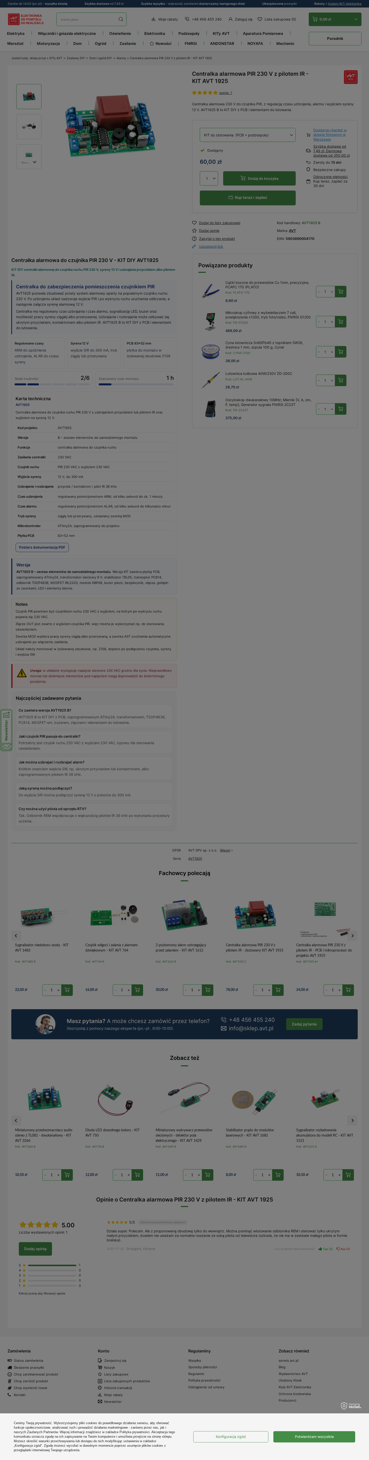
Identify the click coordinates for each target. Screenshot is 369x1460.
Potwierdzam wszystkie (314, 1436)
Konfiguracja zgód (231, 1436)
